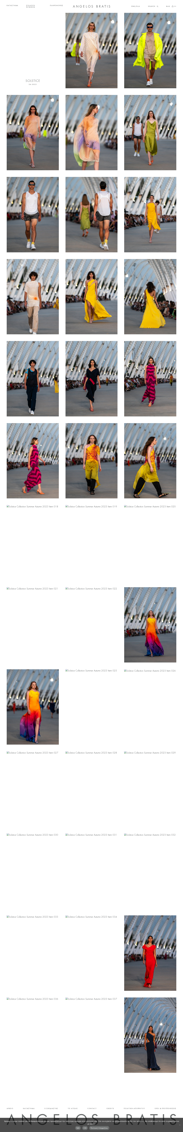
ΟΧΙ (84, 1128)
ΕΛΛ (138, 6)
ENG (133, 6)
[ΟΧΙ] (179, 1125)
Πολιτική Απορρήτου (99, 1128)
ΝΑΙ (78, 1128)
